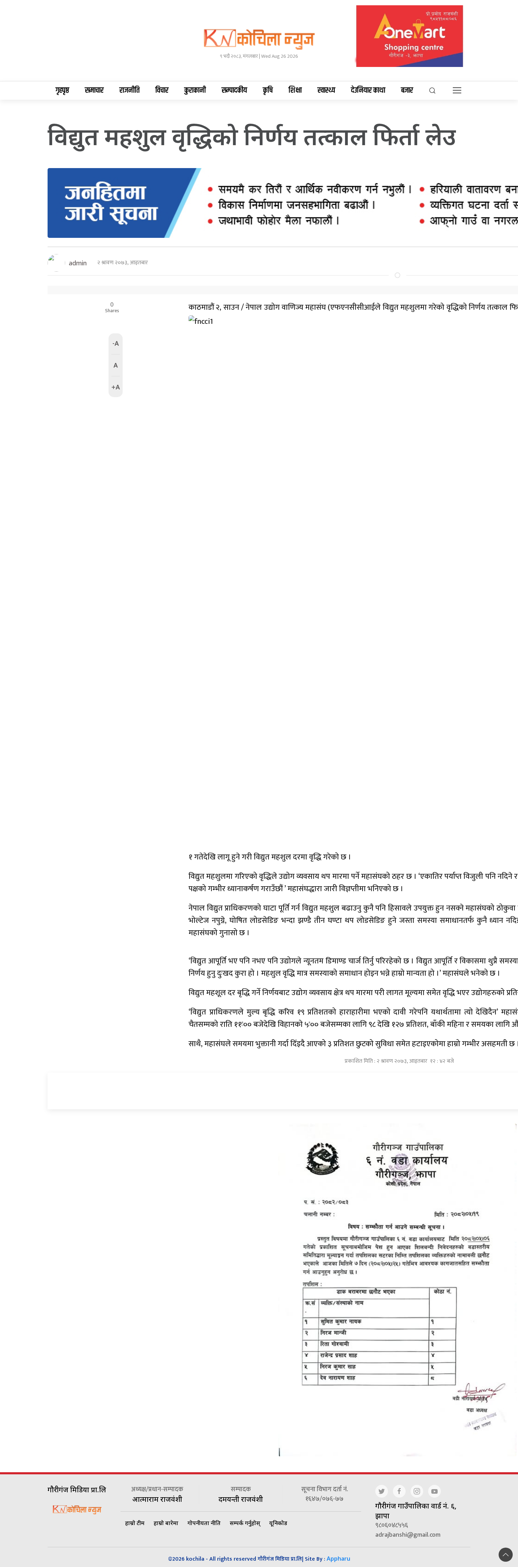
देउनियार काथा (368, 91)
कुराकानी (195, 91)
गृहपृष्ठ (62, 91)
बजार (407, 91)
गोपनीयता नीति (204, 1523)
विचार (161, 91)
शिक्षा (295, 91)
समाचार (94, 91)
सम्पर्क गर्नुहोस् (245, 1523)
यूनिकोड (278, 1523)
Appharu (338, 1558)
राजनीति (129, 91)
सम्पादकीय (234, 91)
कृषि (268, 91)
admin (78, 263)
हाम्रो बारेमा (166, 1523)
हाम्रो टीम (134, 1523)
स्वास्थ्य (326, 91)
